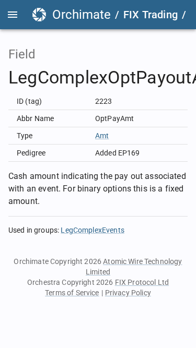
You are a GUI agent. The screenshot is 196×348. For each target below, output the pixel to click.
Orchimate (81, 14)
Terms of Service (72, 293)
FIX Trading (150, 14)
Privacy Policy (128, 293)
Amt (102, 135)
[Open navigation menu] (12, 14)
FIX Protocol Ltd (142, 282)
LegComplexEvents (92, 230)
